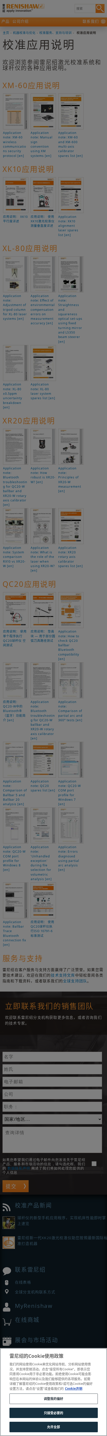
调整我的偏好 (53, 1398)
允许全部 (53, 1427)
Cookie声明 (73, 1388)
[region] (53, 1392)
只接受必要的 (53, 1413)
